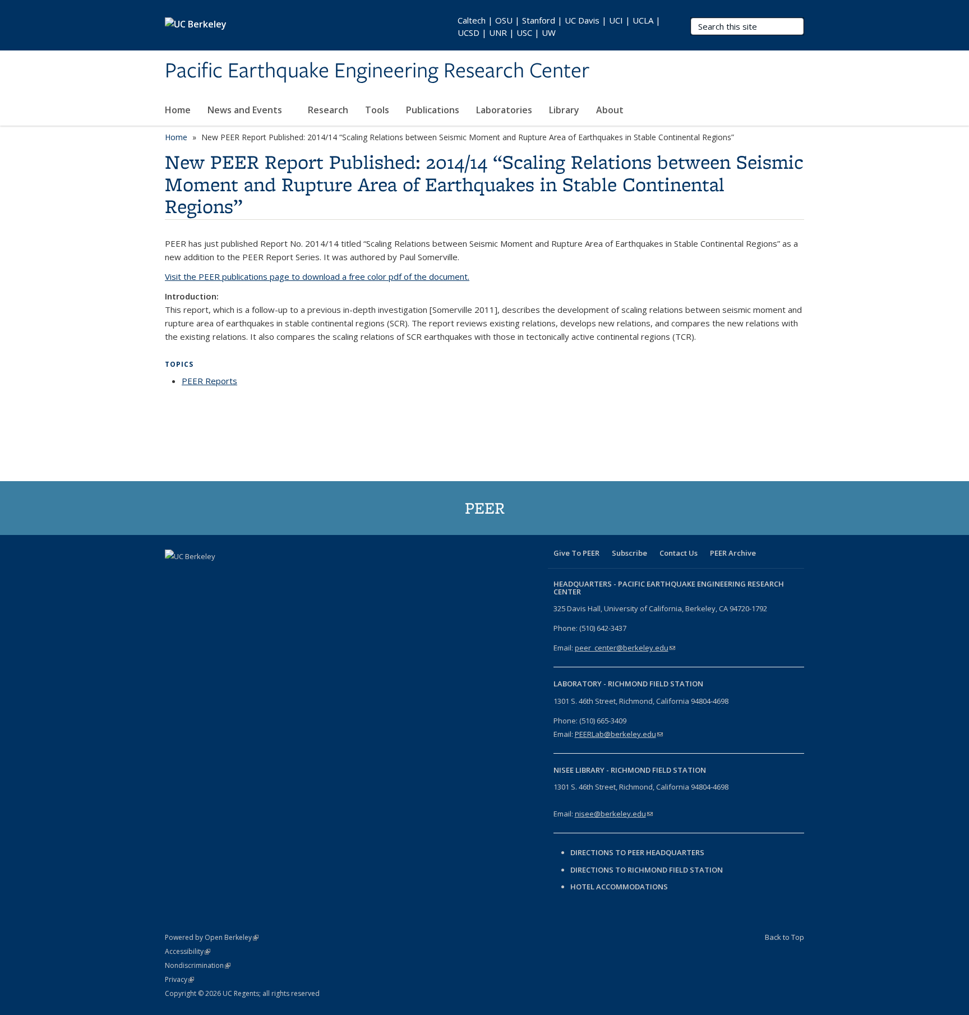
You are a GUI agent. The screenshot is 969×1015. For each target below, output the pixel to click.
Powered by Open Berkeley (212, 937)
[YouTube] (240, 575)
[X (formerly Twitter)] (196, 575)
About (611, 110)
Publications (432, 110)
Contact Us (678, 553)
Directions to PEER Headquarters (638, 852)
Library (564, 110)
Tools (377, 110)
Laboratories (504, 110)
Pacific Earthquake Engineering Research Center (377, 71)
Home (178, 110)
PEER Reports (209, 380)
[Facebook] (174, 575)
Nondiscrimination (197, 965)
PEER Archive (733, 553)
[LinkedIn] (218, 575)
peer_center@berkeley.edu (625, 648)
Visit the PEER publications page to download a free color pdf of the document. (317, 276)
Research (328, 110)
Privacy (179, 979)
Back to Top (784, 937)
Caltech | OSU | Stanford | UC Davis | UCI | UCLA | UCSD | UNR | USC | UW (559, 26)
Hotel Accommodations (619, 887)
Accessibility (187, 951)
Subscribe (629, 553)
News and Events (245, 110)
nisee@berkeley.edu (614, 814)
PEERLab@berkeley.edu (619, 734)
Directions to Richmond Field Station (646, 870)
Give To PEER (576, 553)
